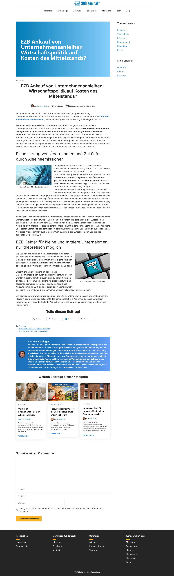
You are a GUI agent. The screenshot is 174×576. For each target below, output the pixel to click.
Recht (118, 11)
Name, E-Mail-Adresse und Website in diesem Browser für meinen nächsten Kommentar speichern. (61, 510)
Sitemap (93, 542)
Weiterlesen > (23, 436)
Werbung (93, 550)
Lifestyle (77, 11)
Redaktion (28, 419)
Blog (128, 11)
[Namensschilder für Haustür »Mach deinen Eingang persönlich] (95, 400)
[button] (39, 319)
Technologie (62, 11)
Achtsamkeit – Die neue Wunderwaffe (33, 331)
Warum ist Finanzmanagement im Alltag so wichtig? (29, 412)
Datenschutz (22, 546)
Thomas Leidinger (43, 106)
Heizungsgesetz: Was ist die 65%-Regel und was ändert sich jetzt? (62, 412)
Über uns (121, 67)
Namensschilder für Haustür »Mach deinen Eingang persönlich (93, 411)
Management (91, 11)
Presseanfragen (96, 546)
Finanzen (48, 11)
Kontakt (121, 71)
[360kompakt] (86, 3)
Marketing (106, 11)
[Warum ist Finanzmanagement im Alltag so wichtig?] (31, 400)
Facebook (122, 75)
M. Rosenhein (61, 419)
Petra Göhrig (93, 418)
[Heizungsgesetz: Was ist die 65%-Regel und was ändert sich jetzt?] (63, 400)
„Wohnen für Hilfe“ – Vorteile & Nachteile (34, 329)
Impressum (21, 542)
